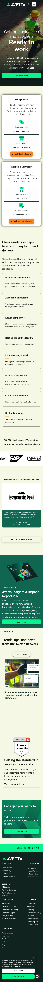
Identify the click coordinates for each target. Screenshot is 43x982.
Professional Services (9, 907)
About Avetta (31, 904)
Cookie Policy (18, 966)
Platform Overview (8, 877)
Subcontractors (33, 874)
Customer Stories (33, 925)
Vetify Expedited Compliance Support (9, 917)
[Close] (33, 957)
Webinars (5, 942)
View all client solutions (21, 154)
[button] (34, 4)
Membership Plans (33, 922)
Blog (3, 945)
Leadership (30, 910)
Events (4, 939)
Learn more (21, 622)
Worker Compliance (34, 877)
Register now (21, 831)
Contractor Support (8, 913)
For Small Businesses (9, 890)
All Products (32, 868)
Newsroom (30, 916)
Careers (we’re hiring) (34, 913)
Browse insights (21, 654)
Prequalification (33, 871)
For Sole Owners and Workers (9, 894)
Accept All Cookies (18, 976)
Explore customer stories (21, 539)
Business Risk (6, 874)
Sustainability (6, 871)
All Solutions (6, 887)
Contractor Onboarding (10, 910)
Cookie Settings (18, 971)
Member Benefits (33, 919)
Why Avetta (30, 907)
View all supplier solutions (21, 221)
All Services (6, 904)
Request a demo (21, 76)
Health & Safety (7, 868)
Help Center (6, 936)
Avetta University (7, 933)
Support (4, 948)
